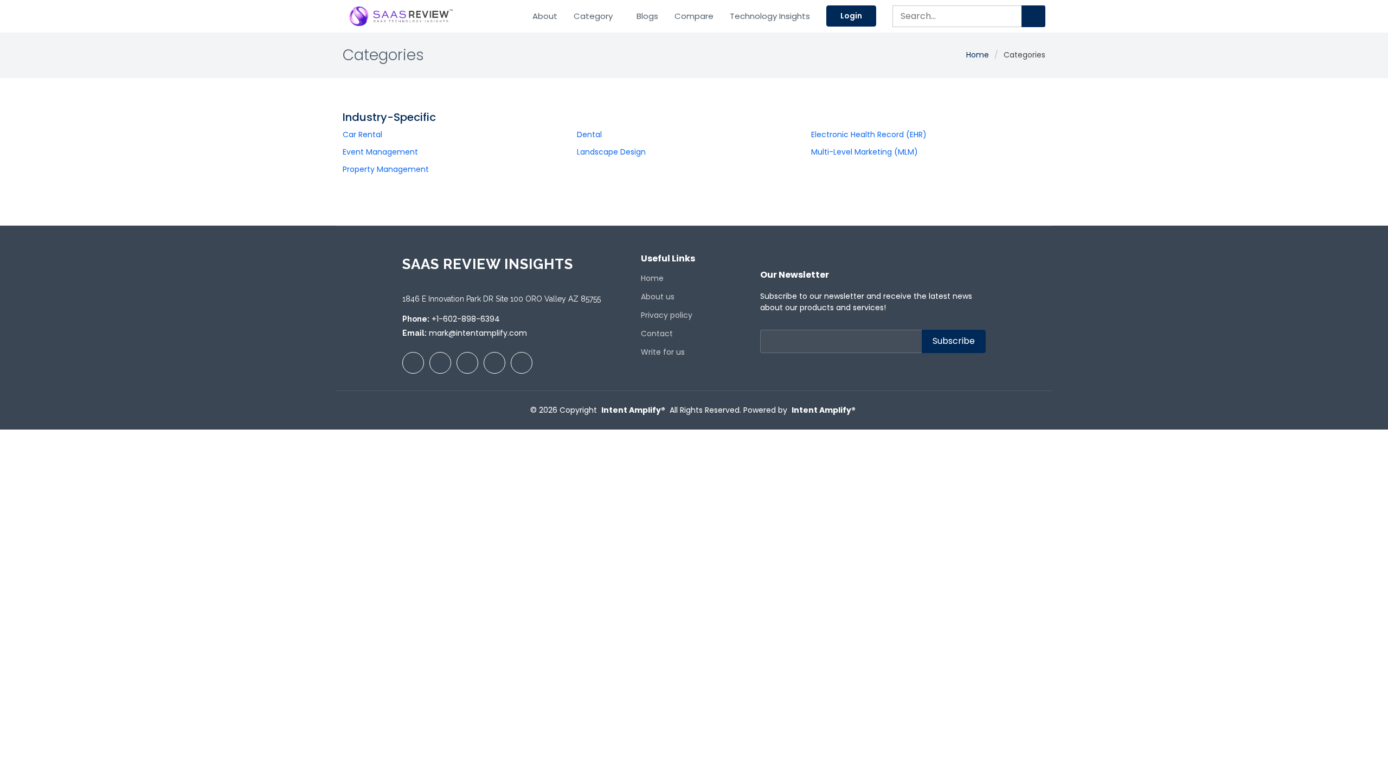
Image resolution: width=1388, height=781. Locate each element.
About (544, 16)
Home (977, 54)
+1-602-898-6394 (466, 318)
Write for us (663, 352)
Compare (694, 16)
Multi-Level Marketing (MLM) (864, 151)
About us (657, 296)
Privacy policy (666, 315)
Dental (589, 134)
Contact (657, 333)
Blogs (647, 16)
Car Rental (362, 134)
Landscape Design (611, 151)
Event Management (380, 151)
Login (851, 15)
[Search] (1033, 16)
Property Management (386, 169)
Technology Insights (770, 16)
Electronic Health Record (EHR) (869, 134)
